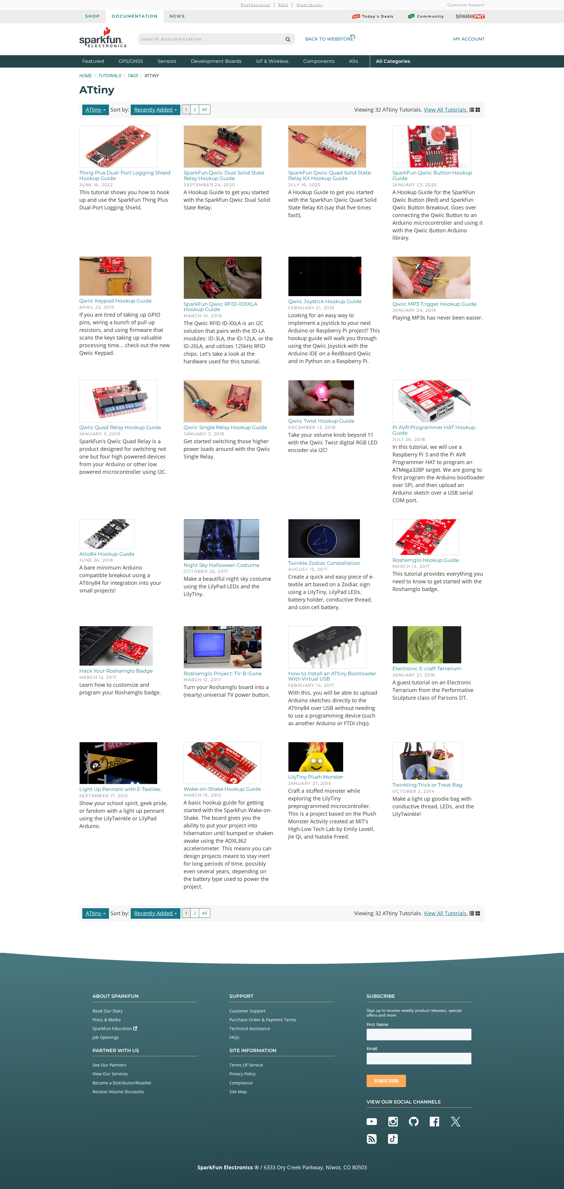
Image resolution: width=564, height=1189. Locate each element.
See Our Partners (109, 1065)
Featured (99, 61)
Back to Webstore (329, 39)
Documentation (135, 16)
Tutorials (109, 75)
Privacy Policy (242, 1074)
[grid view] (478, 109)
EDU (283, 5)
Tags (132, 75)
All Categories (393, 61)
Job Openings (106, 1037)
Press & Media (107, 1019)
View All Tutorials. (446, 109)
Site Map (238, 1091)
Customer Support (466, 5)
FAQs (234, 1037)
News (177, 16)
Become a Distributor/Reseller (122, 1083)
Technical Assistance (249, 1028)
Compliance (241, 1083)
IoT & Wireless (272, 61)
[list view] (471, 109)
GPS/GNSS (131, 61)
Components (319, 61)
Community (430, 16)
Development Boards (216, 61)
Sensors (167, 61)
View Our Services (110, 1074)
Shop (92, 16)
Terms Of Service (246, 1065)
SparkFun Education (113, 1028)
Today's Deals (378, 16)
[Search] (287, 39)
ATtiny (94, 109)
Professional (256, 5)
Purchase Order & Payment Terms (262, 1019)
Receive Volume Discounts (118, 1091)
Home (85, 75)
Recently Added (154, 109)
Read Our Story (107, 1011)
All (204, 109)
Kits (353, 61)
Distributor (310, 5)
